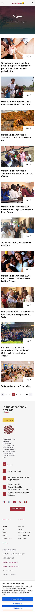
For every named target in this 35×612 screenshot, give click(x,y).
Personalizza (17, 603)
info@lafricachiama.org (10, 562)
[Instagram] (14, 502)
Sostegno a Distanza (24, 535)
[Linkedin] (9, 502)
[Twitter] (20, 502)
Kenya (4, 529)
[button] (3, 3)
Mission (5, 526)
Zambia (5, 535)
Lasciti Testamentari (24, 532)
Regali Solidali (22, 538)
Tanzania (5, 532)
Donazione (21, 526)
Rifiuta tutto (17, 608)
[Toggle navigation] (28, 3)
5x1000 (20, 529)
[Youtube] (25, 502)
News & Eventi (7, 538)
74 (27, 394)
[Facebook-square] (4, 502)
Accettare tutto (17, 599)
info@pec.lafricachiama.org (11, 566)
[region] (17, 596)
